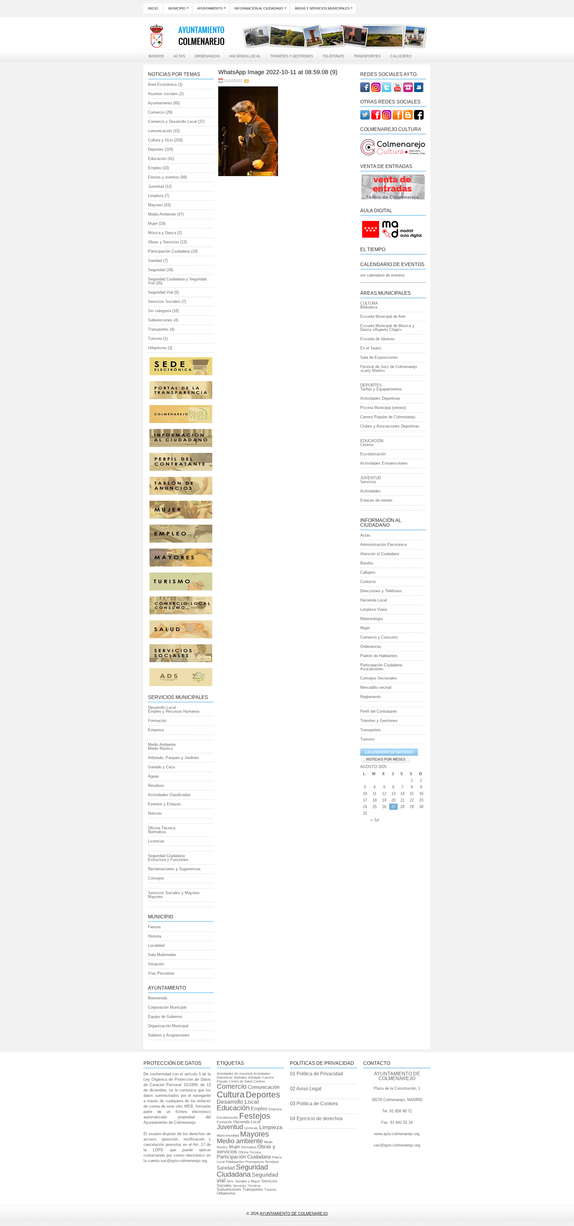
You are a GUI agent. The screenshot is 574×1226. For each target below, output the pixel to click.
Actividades (370, 491)
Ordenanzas (207, 56)
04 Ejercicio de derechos (316, 1118)
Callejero (400, 56)
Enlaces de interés (376, 500)
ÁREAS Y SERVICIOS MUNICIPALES (323, 8)
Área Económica (162, 84)
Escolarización (373, 454)
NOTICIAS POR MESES (385, 759)
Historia (154, 936)
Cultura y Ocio (160, 140)
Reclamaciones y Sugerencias (174, 869)
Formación (157, 720)
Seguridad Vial (160, 292)
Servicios (368, 482)
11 (374, 793)
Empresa (156, 730)
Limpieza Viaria (373, 609)
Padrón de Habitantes (379, 656)
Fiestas (154, 927)
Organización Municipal (168, 1026)
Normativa (157, 832)
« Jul (374, 820)
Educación (157, 158)
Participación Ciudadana (169, 251)
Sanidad (155, 260)
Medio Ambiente (162, 214)
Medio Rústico (160, 748)
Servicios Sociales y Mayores (174, 893)
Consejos (156, 878)
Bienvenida (157, 998)
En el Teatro (370, 348)
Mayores (155, 205)
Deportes (156, 149)
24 (365, 806)
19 (384, 800)
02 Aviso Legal (305, 1088)
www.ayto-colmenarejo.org (396, 1134)
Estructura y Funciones (168, 859)
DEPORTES (371, 385)
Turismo (155, 338)
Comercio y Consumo (379, 637)
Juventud (156, 186)
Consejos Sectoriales (378, 678)
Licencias (156, 841)
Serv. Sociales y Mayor (243, 1181)
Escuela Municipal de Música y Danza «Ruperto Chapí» (387, 327)
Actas (179, 56)
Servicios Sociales (164, 301)
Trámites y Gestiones (291, 56)
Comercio (156, 112)
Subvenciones (160, 320)
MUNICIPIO (178, 8)
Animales (240, 1077)
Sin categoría (159, 311)
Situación (156, 964)
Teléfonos (333, 56)
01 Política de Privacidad (316, 1073)
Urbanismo (157, 348)
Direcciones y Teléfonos (381, 591)
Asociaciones (372, 669)
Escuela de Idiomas (377, 339)
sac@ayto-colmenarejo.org (184, 1160)
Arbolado (254, 1077)
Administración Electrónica (383, 544)
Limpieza (156, 195)
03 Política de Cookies (314, 1103)
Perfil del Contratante (378, 711)
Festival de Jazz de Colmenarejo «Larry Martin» (388, 368)
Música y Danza (162, 232)
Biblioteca (368, 307)
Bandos (156, 56)
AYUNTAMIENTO (211, 8)
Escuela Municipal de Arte (382, 316)
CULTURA (369, 303)
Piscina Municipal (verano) (383, 407)
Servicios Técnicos (247, 1185)
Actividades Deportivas (380, 398)
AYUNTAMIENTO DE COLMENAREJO (294, 1213)
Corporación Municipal (167, 1007)
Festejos (254, 1115)
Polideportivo (235, 1162)
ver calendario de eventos (382, 275)
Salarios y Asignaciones (169, 1035)
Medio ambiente (240, 1141)
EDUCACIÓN (371, 441)
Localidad (156, 945)
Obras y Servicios (163, 242)
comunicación (160, 131)
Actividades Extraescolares (384, 463)
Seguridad (156, 270)
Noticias (155, 813)
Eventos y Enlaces (164, 804)
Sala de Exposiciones (379, 357)
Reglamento (370, 696)
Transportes (367, 56)
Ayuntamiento (160, 103)
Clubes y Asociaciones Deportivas (389, 426)
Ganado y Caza (161, 767)
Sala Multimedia (162, 954)
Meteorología (371, 618)
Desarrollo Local (162, 707)
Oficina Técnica (161, 828)
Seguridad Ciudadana (166, 856)
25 (375, 806)
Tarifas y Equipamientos (381, 389)
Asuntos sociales (163, 93)
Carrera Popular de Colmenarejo (387, 417)
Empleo (154, 168)
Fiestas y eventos (163, 177)
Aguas (153, 776)
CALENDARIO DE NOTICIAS (389, 752)
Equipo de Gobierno (165, 1016)
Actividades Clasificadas (169, 795)
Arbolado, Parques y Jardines (173, 757)
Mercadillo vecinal (375, 687)
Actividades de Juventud (234, 1073)
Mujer (153, 223)
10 (365, 793)
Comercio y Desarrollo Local (172, 121)
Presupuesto (254, 1162)
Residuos (156, 785)
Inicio (153, 8)
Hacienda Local (245, 56)
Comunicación (264, 1087)
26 (384, 806)
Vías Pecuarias (161, 973)
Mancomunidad (228, 1135)
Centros (367, 444)
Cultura (231, 1094)
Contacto (368, 581)
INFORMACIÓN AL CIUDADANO (260, 8)
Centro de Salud (240, 1081)
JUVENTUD (370, 478)
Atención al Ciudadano (379, 554)
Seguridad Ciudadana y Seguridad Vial (177, 281)
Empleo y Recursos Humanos (174, 711)
